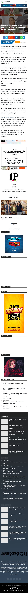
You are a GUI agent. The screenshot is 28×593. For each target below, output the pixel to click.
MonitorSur (17, 590)
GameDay (14, 587)
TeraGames (12, 590)
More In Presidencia (13, 197)
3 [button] (13, 223)
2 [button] (12, 223)
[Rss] (20, 579)
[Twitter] (11, 579)
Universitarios (23, 214)
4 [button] (14, 223)
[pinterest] (14, 37)
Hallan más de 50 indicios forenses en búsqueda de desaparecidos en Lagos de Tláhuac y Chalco (14, 160)
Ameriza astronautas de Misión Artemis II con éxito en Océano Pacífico (14, 152)
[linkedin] (16, 37)
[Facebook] (8, 579)
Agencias (3, 46)
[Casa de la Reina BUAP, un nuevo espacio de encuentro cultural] (14, 207)
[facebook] (4, 37)
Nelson (5, 32)
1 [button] (11, 223)
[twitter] (6, 37)
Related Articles (13, 196)
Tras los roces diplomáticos (7, 117)
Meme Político (22, 590)
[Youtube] (14, 579)
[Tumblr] (17, 579)
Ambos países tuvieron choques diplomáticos (11, 67)
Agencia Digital (6, 590)
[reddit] (11, 37)
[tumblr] (19, 37)
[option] (14, 210)
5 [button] (15, 223)
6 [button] (16, 223)
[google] (9, 37)
